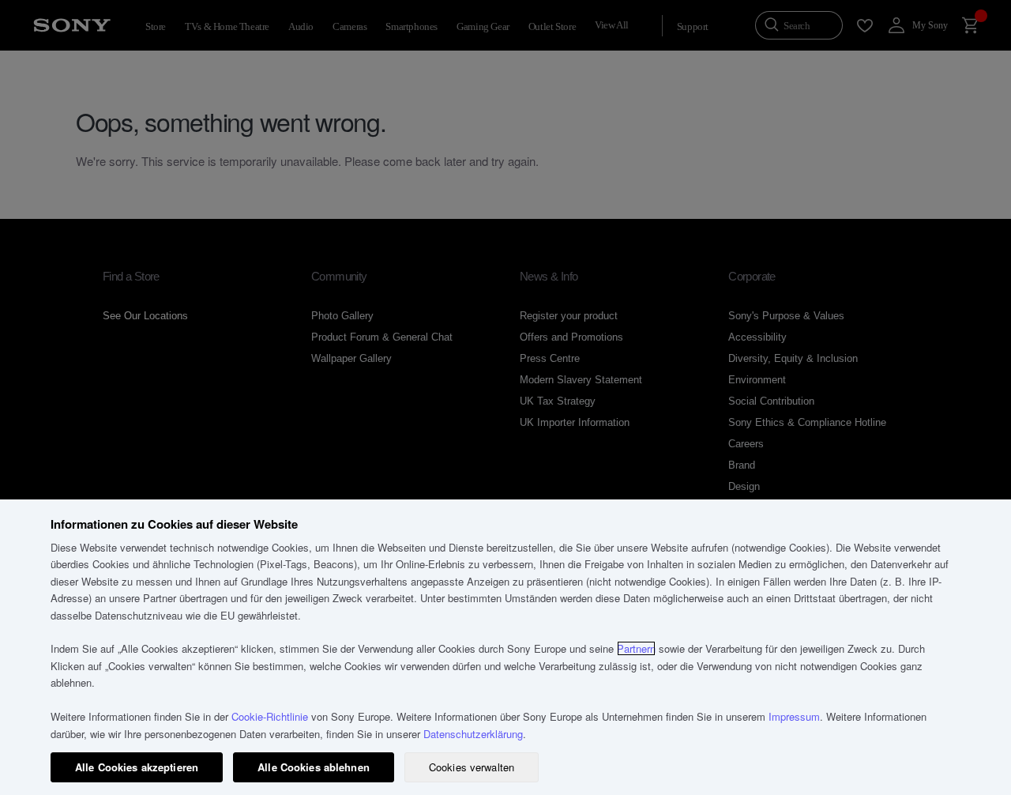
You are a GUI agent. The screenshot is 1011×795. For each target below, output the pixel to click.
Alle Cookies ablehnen (313, 766)
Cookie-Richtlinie (269, 716)
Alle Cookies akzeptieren (136, 766)
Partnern (636, 648)
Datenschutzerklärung (473, 733)
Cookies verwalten (471, 766)
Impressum (794, 716)
